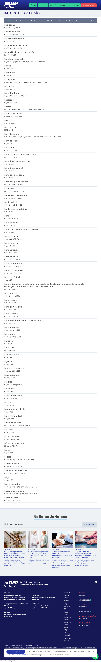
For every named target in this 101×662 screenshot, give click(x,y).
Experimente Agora (89, 5)
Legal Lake (43, 598)
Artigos (66, 604)
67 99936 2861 (84, 611)
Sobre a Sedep (66, 596)
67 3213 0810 (83, 595)
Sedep (53, 5)
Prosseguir (16, 652)
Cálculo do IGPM (67, 608)
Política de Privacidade (19, 655)
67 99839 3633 (84, 600)
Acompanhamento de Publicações (16, 606)
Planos (33, 5)
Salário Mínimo (66, 613)
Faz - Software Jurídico (14, 598)
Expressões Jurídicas (67, 639)
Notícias (66, 600)
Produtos (43, 5)
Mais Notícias (89, 524)
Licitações (42, 606)
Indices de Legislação (67, 634)
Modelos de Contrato (67, 623)
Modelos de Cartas (67, 618)
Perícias (15, 614)
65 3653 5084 (84, 625)
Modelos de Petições (67, 629)
